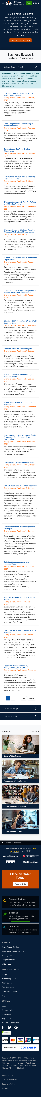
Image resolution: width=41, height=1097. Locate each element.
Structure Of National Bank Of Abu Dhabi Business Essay (20, 322)
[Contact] (33, 3)
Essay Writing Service (19, 40)
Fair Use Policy (7, 1010)
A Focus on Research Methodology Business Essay (18, 375)
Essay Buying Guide (9, 991)
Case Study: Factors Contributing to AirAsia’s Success (18, 125)
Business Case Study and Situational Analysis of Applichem (19, 94)
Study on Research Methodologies (18, 349)
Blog (3, 995)
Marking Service (8, 955)
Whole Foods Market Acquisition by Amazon (18, 403)
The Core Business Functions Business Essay (19, 598)
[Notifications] (36, 3)
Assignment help (8, 960)
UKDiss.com (21, 78)
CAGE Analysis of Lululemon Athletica (19, 462)
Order (29, 3)
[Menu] (3, 3)
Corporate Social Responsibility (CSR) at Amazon (20, 631)
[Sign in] (38, 3)
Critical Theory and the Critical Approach (20, 486)
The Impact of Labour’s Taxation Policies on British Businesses (20, 203)
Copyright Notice (8, 1084)
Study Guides (7, 983)
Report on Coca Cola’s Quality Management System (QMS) (16, 667)
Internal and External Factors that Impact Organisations (20, 259)
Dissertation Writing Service (13, 951)
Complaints (6, 1014)
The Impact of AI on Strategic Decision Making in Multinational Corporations (19, 231)
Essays (8, 843)
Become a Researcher (10, 1023)
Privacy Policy (7, 1075)
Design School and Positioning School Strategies (19, 528)
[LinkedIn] (10, 1027)
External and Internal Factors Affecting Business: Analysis (19, 178)
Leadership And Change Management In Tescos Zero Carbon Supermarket (20, 291)
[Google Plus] (16, 1027)
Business (17, 843)
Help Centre (6, 1018)
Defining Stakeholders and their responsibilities (16, 563)
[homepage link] (3, 843)
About (4, 1006)
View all (34, 731)
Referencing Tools (9, 979)
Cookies (5, 1088)
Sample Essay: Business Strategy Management (17, 150)
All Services (6, 964)
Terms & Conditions (9, 1080)
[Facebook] (3, 1027)
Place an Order (20, 884)
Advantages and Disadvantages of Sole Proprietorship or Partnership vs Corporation (20, 437)
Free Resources (8, 987)
